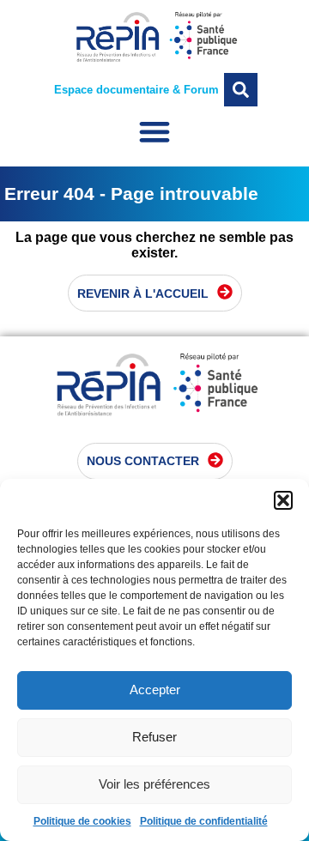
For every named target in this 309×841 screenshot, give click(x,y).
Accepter (155, 689)
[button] (283, 500)
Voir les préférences (154, 784)
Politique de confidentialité (204, 821)
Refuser (154, 736)
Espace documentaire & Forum (136, 89)
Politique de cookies (82, 821)
